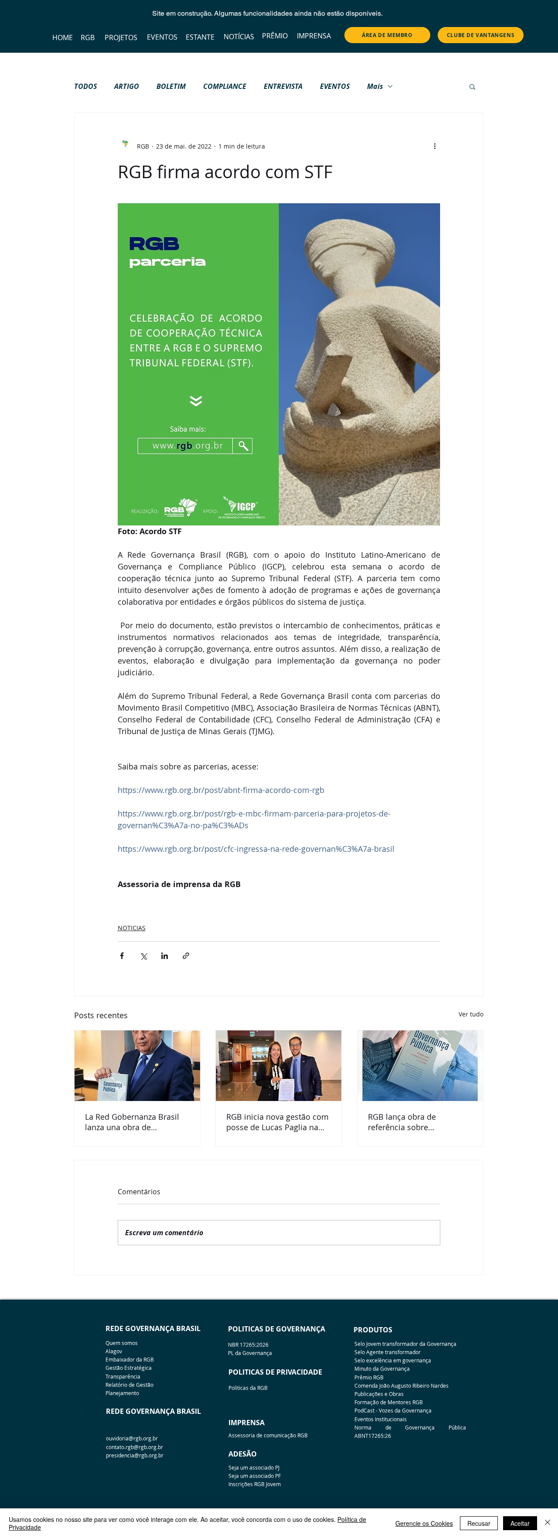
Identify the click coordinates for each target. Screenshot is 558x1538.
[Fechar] (547, 1523)
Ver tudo (471, 1014)
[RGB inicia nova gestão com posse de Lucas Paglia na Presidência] (278, 1065)
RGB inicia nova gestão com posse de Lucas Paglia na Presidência (277, 1121)
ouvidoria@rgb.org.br (132, 1438)
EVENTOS (335, 86)
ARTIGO (126, 86)
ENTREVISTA (283, 86)
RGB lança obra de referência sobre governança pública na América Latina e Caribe (411, 1121)
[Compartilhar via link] (186, 956)
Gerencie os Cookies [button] (424, 1523)
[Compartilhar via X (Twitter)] (143, 956)
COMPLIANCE (224, 86)
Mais (375, 86)
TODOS (85, 86)
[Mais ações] (435, 146)
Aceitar (520, 1523)
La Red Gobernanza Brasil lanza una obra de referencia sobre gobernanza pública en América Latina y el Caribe (132, 1121)
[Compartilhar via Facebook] (122, 956)
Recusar (478, 1523)
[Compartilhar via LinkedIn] (164, 956)
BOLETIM (171, 86)
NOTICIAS (132, 928)
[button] (472, 86)
